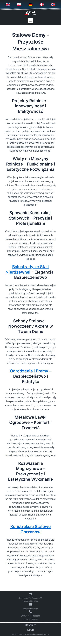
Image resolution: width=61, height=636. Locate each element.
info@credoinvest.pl (30, 608)
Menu (30, 630)
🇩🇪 (30, 4)
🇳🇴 (53, 4)
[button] (30, 20)
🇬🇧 (8, 4)
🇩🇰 (42, 4)
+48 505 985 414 (31, 619)
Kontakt (30, 625)
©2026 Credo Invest (19, 634)
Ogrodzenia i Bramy (29, 371)
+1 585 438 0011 (33, 616)
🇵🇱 (19, 4)
